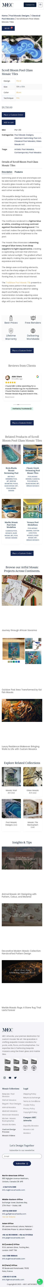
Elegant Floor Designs (11, 1104)
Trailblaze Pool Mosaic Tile (18, 282)
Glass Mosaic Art (11, 486)
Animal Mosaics (9, 1107)
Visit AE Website (8, 1217)
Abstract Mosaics (9, 1111)
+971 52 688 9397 (9, 1211)
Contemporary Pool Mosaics (27, 152)
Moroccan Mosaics (10, 1115)
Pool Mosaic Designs (19, 15)
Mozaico (27, 1133)
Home (5, 15)
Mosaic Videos (8, 1135)
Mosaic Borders (9, 1124)
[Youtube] (10, 1077)
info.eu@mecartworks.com (13, 1259)
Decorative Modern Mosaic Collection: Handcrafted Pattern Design (21, 952)
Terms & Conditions (31, 1101)
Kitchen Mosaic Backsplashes (9, 1119)
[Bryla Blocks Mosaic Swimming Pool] (11, 454)
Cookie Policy (29, 1105)
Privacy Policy (29, 1108)
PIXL (18, 98)
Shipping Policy (29, 1094)
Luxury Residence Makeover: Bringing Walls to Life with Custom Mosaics (20, 748)
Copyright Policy (30, 1112)
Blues (18, 92)
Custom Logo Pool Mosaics (33, 533)
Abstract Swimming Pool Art (27, 138)
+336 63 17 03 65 (9, 1277)
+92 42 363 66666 (9, 1235)
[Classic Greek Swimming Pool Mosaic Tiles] (32, 454)
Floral (18, 81)
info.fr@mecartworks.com (13, 1279)
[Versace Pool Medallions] (32, 508)
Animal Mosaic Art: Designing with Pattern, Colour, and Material (19, 895)
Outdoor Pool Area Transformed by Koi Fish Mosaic (22, 691)
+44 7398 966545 (9, 1256)
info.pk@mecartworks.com (13, 1238)
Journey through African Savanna (19, 630)
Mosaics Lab (28, 1129)
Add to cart (9, 122)
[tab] (7, 172)
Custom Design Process (9, 1130)
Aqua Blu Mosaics (31, 1126)
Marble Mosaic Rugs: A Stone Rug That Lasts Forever (21, 1009)
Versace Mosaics (32, 486)
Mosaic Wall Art (11, 791)
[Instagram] (4, 1077)
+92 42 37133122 (26, 1235)
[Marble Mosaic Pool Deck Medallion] (11, 508)
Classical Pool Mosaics (24, 141)
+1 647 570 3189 (9, 1187)
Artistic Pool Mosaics (24, 149)
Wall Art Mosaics (9, 1100)
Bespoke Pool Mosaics (8, 1095)
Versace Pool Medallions (32, 523)
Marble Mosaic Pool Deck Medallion (11, 524)
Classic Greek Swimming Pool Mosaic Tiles (33, 470)
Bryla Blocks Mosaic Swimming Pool (11, 470)
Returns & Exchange (31, 1097)
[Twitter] (15, 1077)
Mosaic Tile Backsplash (32, 824)
